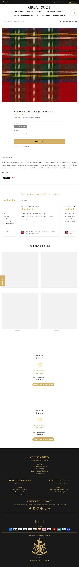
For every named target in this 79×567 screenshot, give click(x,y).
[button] (9, 220)
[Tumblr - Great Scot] (73, 22)
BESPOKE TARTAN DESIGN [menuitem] (23, 15)
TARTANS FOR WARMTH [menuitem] (55, 11)
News (20, 487)
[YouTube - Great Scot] (76, 22)
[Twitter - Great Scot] (61, 22)
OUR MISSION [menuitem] (19, 11)
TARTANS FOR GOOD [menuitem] (34, 11)
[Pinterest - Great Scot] (70, 22)
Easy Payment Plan (39, 473)
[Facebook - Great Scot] (64, 22)
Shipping (24, 117)
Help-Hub (39, 464)
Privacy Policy (20, 494)
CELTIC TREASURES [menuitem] (43, 15)
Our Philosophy (39, 468)
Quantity (17, 130)
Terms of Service (20, 492)
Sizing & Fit (59, 487)
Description (7, 157)
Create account (62, 2)
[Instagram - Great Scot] (67, 22)
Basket (73, 2)
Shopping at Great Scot (20, 489)
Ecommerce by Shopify (42, 560)
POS (31, 560)
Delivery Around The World (39, 471)
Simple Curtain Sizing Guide (59, 492)
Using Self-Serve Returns (39, 466)
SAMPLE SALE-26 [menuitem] (59, 15)
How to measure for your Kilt (59, 489)
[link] (39, 232)
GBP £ (12, 2)
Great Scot (42, 558)
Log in (54, 2)
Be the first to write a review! (43, 384)
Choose (16, 123)
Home (4, 21)
